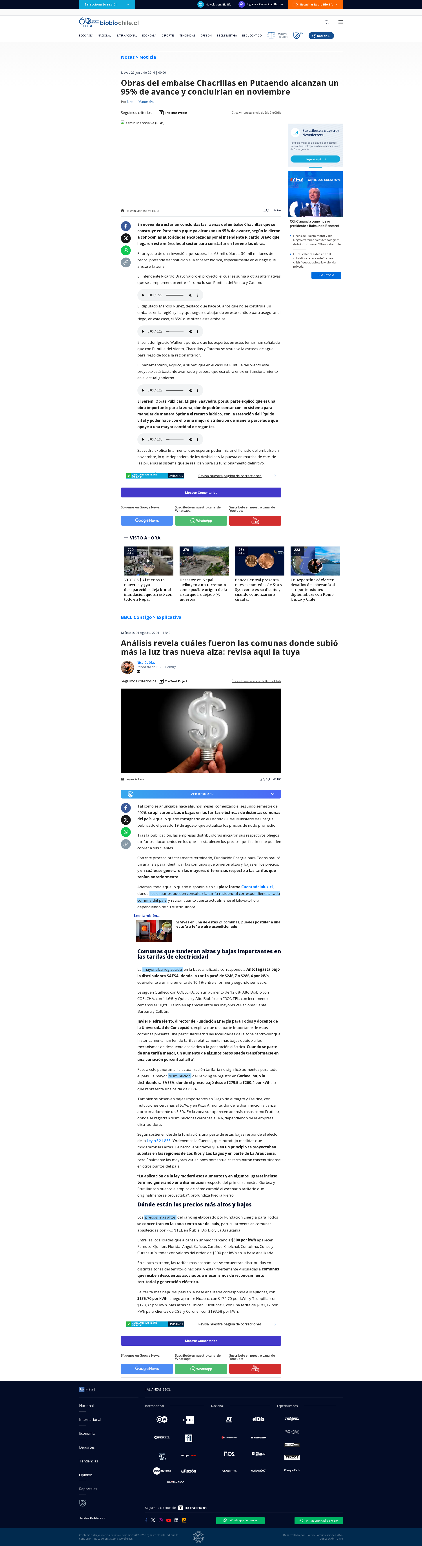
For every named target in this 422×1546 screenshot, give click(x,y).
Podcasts (86, 35)
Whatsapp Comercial (243, 1520)
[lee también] (155, 931)
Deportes (168, 35)
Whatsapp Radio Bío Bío (321, 1520)
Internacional (126, 35)
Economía (149, 35)
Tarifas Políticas (91, 1518)
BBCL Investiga (227, 35)
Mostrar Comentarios (201, 492)
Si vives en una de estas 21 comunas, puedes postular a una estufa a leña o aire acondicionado (228, 924)
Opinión (206, 35)
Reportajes (88, 1488)
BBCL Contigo (252, 35)
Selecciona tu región (101, 4)
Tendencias (187, 35)
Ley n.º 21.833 (159, 1140)
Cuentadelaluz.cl (257, 886)
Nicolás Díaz (146, 662)
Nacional (104, 35)
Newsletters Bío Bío (218, 4)
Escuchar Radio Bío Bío (316, 4)
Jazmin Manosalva (141, 102)
